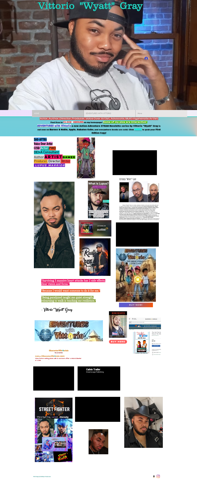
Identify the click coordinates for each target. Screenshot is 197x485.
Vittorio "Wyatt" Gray (90, 5)
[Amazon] (154, 476)
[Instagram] (158, 476)
